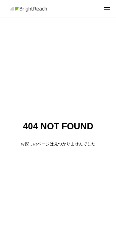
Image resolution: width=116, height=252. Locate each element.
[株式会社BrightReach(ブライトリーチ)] (29, 9)
